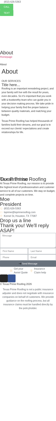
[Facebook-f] (12, 278)
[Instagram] (4, 278)
